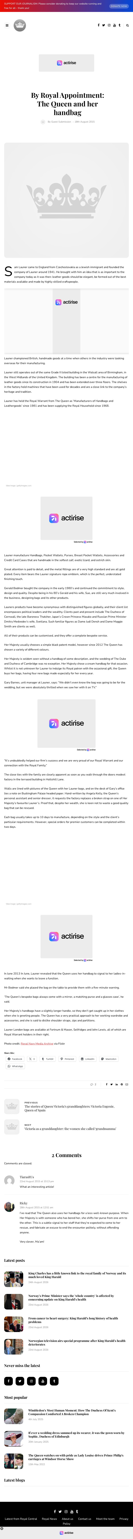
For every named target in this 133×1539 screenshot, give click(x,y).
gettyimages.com (24, 485)
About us (67, 1519)
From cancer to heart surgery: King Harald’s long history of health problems (73, 1320)
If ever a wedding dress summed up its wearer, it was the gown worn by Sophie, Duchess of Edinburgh (76, 1434)
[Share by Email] (127, 1084)
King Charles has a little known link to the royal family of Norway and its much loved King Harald (77, 1275)
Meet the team (105, 1519)
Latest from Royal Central (21, 1519)
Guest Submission (61, 121)
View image (10, 485)
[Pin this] (121, 1084)
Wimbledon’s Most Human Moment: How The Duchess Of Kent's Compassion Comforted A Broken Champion (72, 1412)
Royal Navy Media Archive (37, 1044)
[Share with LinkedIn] (116, 1084)
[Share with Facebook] (106, 1084)
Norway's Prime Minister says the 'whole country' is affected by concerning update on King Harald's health (71, 1297)
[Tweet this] (111, 1084)
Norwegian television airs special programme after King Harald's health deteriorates (76, 1342)
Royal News (49, 1519)
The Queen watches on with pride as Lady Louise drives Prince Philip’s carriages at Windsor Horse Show (75, 1457)
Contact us (84, 1519)
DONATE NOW (119, 6)
